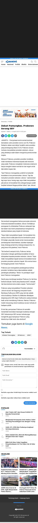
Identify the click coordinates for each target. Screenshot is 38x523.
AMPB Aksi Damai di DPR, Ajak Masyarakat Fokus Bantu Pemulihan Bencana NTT (9, 491)
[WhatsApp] (9, 135)
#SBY (29, 335)
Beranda (4, 121)
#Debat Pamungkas (8, 335)
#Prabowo (21, 335)
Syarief (3, 131)
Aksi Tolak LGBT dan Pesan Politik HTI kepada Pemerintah (19, 413)
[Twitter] (5, 135)
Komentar (32, 135)
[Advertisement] (19, 19)
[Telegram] (12, 135)
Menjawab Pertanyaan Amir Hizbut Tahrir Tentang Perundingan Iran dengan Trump (20, 420)
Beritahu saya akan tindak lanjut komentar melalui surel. (19, 392)
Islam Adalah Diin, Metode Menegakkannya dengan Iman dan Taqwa (21, 435)
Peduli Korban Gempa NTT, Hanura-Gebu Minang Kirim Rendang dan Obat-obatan (9, 472)
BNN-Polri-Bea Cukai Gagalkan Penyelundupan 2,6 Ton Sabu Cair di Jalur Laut (20, 444)
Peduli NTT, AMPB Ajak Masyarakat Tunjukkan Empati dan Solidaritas (28, 471)
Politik (10, 121)
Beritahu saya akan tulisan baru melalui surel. (15, 398)
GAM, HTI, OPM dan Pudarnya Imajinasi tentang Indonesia (19, 428)
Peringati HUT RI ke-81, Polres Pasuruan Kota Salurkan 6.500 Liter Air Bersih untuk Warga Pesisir (28, 491)
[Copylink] (15, 135)
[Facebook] (2, 135)
